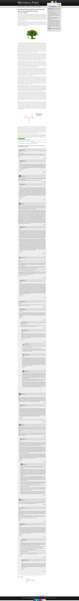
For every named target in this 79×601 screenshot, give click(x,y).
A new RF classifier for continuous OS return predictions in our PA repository (53, 23)
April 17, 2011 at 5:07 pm (25, 281)
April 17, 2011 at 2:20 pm (25, 161)
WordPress (36, 598)
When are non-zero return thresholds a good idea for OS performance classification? (54, 18)
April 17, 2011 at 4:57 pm (24, 258)
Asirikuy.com (43, 135)
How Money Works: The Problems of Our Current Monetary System (26, 141)
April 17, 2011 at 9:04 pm (27, 344)
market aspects (28, 139)
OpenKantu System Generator (36, 6)
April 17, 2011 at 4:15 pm (24, 204)
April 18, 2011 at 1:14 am (24, 425)
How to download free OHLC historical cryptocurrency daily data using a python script (54, 15)
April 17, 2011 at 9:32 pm (27, 355)
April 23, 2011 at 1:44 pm (24, 508)
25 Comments (25, 12)
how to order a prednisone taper (30, 597)
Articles (21, 139)
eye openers (25, 139)
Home (19, 6)
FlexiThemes (45, 598)
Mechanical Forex (28, 2)
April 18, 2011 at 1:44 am (25, 439)
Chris (22, 257)
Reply (44, 158)
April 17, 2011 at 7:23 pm (24, 302)
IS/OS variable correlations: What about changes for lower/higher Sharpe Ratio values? (54, 25)
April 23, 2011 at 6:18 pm (26, 540)
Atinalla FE (28, 6)
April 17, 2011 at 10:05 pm (24, 394)
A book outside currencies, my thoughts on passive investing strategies (54, 12)
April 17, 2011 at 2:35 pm (24, 176)
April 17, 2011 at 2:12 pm (24, 150)
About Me (23, 6)
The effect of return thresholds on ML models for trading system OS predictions (54, 21)
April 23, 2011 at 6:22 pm (27, 560)
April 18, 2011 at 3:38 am (24, 500)
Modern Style (39, 598)
